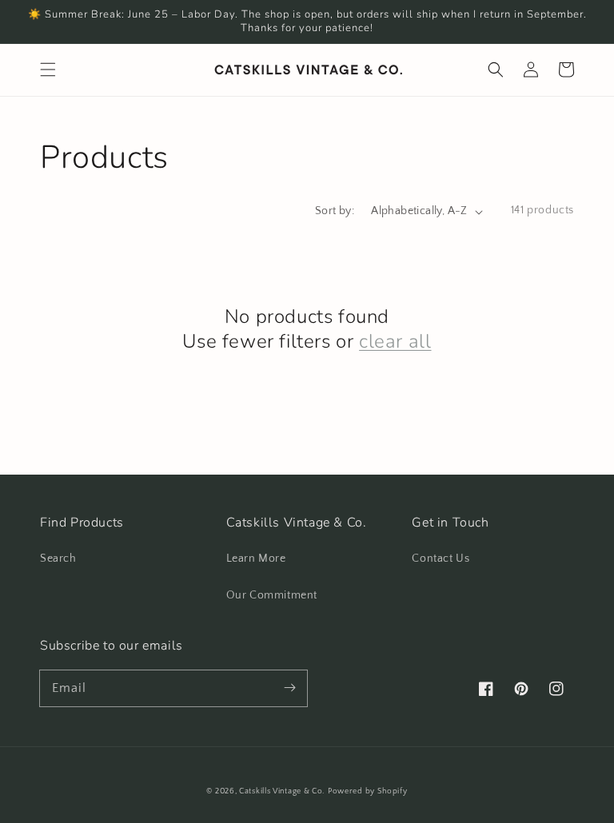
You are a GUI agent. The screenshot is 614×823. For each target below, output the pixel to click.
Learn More (256, 558)
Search (58, 558)
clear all (395, 341)
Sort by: (334, 211)
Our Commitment (271, 595)
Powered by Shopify (368, 791)
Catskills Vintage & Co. (282, 791)
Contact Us (440, 558)
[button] (48, 69)
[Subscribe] (289, 688)
